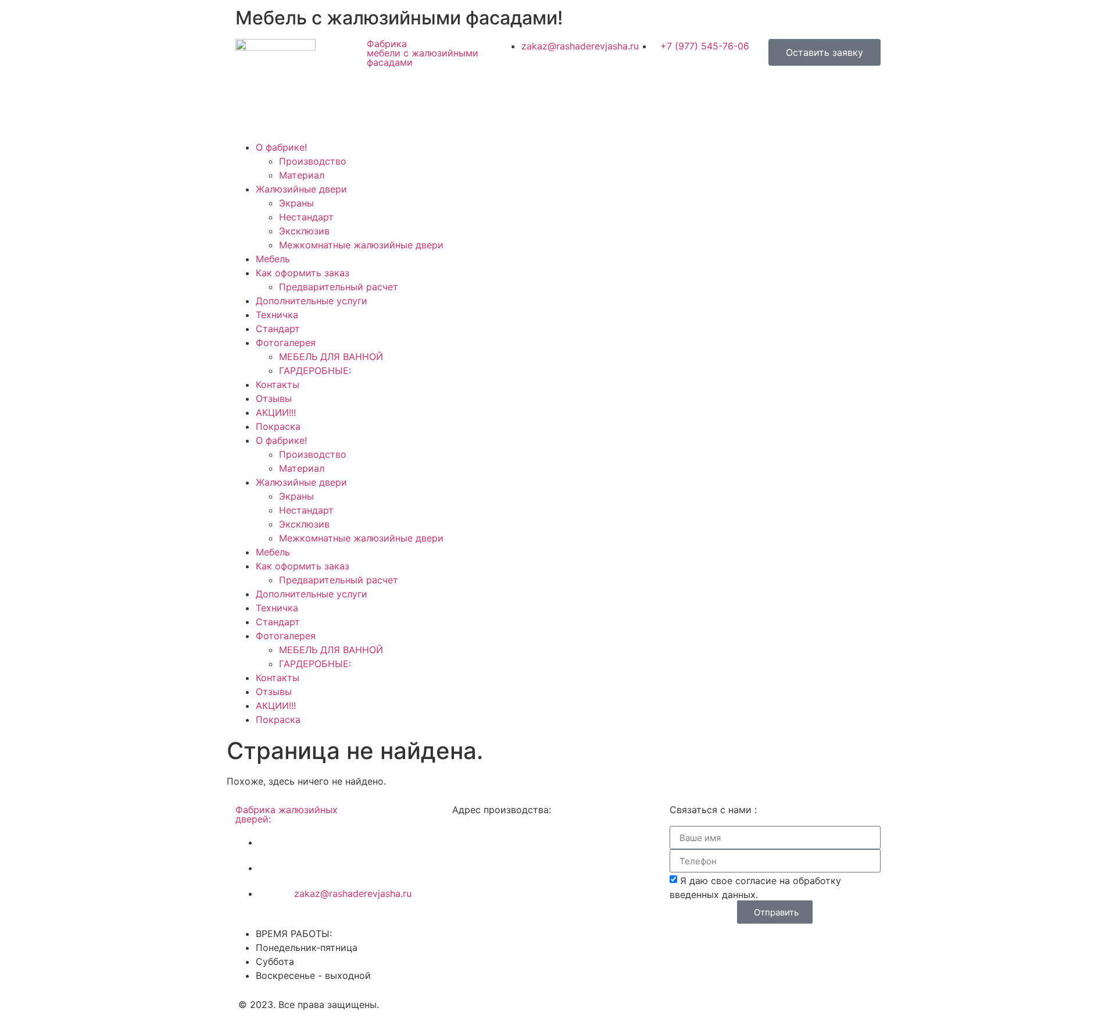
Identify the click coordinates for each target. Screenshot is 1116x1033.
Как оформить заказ (302, 273)
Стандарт (278, 328)
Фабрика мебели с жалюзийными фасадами (422, 53)
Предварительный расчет (338, 287)
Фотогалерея (286, 342)
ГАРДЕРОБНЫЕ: (315, 370)
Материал (301, 175)
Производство (312, 161)
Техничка (277, 314)
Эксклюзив (304, 231)
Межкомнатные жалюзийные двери (361, 245)
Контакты (277, 384)
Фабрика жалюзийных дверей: (286, 814)
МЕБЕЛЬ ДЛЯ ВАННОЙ (331, 356)
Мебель (273, 259)
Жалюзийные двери (301, 189)
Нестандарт (306, 217)
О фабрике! (281, 147)
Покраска (278, 426)
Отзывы (274, 398)
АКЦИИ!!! (276, 412)
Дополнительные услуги (311, 301)
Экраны (296, 203)
